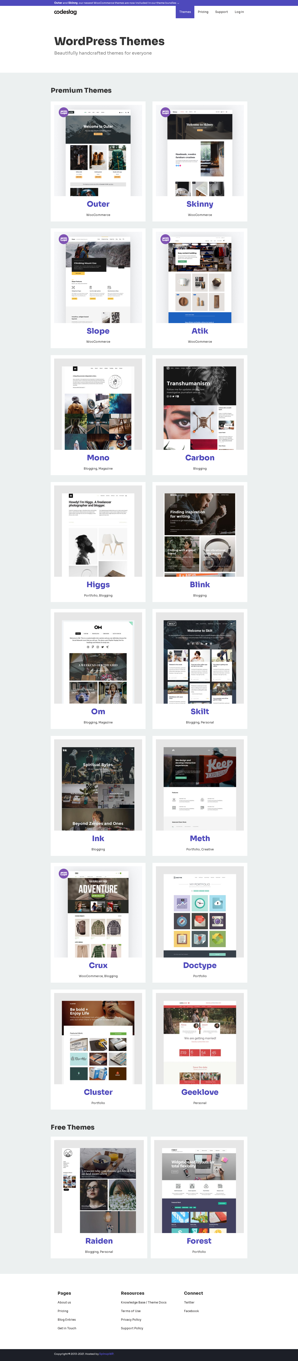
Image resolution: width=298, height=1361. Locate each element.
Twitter (189, 1302)
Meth (200, 838)
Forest (199, 1241)
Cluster (98, 1092)
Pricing (203, 12)
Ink (98, 838)
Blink (200, 584)
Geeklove (199, 1092)
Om (98, 711)
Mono (98, 458)
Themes (185, 12)
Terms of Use (131, 1311)
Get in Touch (67, 1328)
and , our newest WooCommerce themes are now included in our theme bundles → (116, 2)
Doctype (200, 965)
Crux (98, 965)
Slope (98, 331)
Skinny (200, 204)
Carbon (200, 458)
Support (221, 12)
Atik (200, 331)
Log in (239, 12)
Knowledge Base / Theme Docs (143, 1302)
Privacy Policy (131, 1320)
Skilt (200, 711)
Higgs (98, 584)
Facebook (191, 1311)
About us (64, 1302)
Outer (98, 204)
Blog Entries (67, 1320)
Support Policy (132, 1328)
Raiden (99, 1241)
